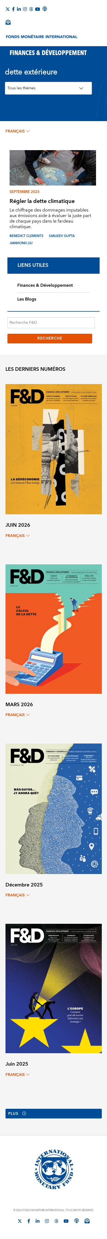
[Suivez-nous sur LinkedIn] (19, 9)
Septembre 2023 (25, 192)
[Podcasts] (76, 1220)
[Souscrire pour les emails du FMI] (87, 1220)
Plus (13, 1113)
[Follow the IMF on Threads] (31, 9)
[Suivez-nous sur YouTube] (66, 1221)
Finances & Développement (45, 285)
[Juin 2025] (53, 988)
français (15, 131)
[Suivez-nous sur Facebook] (13, 9)
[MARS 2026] (53, 628)
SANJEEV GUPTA (62, 236)
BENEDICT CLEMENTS (26, 236)
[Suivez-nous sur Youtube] (37, 9)
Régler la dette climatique (42, 201)
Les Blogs (26, 299)
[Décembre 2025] (53, 808)
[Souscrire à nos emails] (7, 22)
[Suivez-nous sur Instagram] (25, 9)
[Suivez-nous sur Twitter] (7, 9)
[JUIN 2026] (53, 449)
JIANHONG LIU (21, 243)
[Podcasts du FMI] (44, 8)
